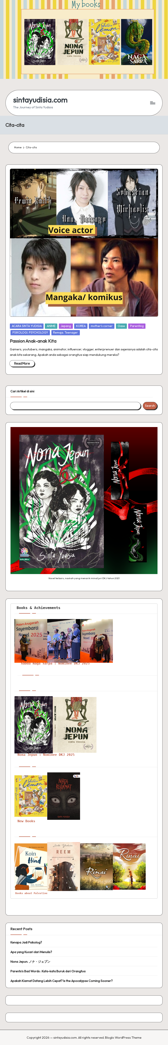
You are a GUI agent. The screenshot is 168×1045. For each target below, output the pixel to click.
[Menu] (152, 103)
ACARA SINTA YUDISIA (27, 326)
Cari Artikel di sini (22, 391)
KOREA (81, 326)
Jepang (66, 326)
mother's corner (102, 326)
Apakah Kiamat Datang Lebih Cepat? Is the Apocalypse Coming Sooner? (61, 981)
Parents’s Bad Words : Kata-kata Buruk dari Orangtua (48, 971)
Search (150, 406)
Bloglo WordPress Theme (123, 1038)
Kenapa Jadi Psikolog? (26, 942)
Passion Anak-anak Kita (33, 341)
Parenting (137, 326)
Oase (121, 326)
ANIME (51, 326)
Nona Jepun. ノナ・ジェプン (30, 962)
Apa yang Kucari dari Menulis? (31, 952)
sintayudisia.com (40, 100)
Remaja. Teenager (65, 332)
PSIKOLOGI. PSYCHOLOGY (30, 332)
